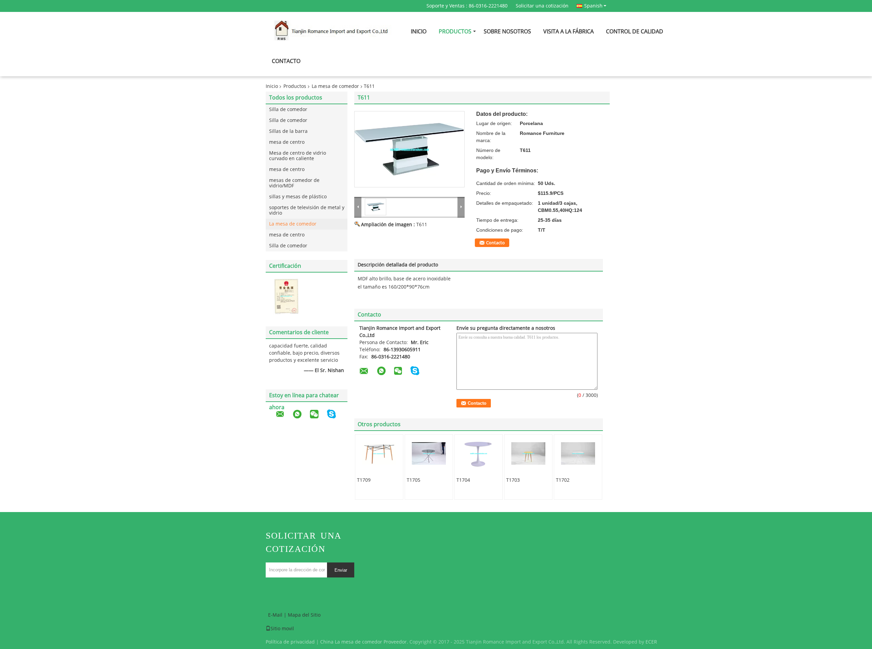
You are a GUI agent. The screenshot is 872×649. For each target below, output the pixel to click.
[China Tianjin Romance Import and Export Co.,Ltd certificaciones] (286, 296)
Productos (455, 31)
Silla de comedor (288, 109)
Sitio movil (282, 629)
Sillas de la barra (288, 131)
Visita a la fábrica (568, 31)
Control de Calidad (634, 31)
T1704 (463, 480)
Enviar (340, 570)
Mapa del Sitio (304, 615)
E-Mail (275, 615)
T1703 (513, 480)
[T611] (409, 149)
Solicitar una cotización (542, 6)
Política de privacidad (290, 642)
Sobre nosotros (507, 31)
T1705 (413, 480)
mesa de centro (287, 142)
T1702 (563, 480)
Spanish (593, 6)
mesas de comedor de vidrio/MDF (294, 183)
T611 (421, 225)
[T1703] (528, 453)
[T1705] (429, 453)
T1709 (364, 480)
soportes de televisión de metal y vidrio (306, 210)
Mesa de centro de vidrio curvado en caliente (297, 155)
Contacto (286, 61)
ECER (651, 642)
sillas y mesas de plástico (298, 197)
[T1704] (478, 453)
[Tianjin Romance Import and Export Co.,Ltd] (358, 206)
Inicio (418, 31)
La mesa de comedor (335, 86)
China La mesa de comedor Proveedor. (364, 642)
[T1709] (379, 453)
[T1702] (578, 453)
